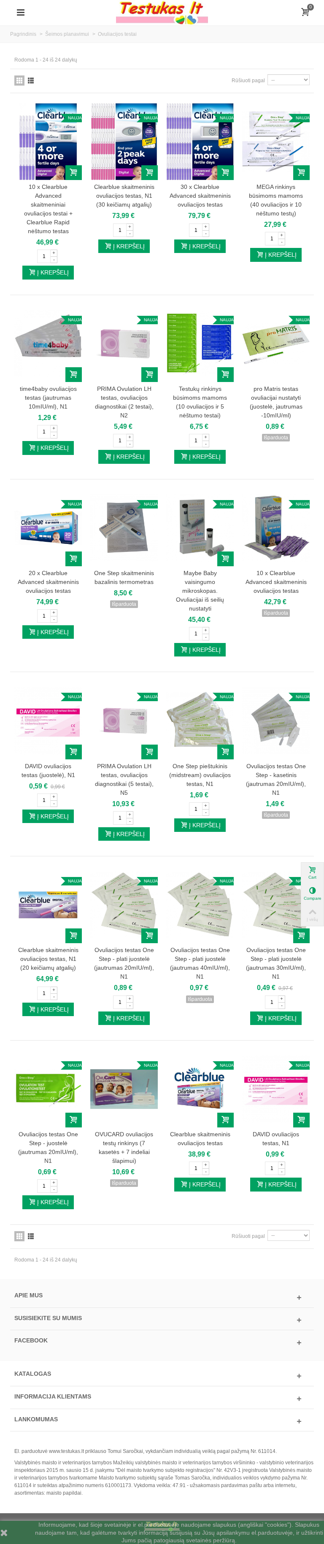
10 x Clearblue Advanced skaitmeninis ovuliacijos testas (276, 582)
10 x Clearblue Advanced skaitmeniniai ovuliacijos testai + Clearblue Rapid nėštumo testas (48, 208)
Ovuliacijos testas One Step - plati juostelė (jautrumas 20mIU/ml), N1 (124, 963)
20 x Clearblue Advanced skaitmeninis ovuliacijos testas (48, 582)
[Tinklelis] (19, 80)
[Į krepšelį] (73, 172)
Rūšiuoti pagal (248, 80)
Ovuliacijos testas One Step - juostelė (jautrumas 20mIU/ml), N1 (48, 1147)
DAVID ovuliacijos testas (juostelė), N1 (48, 770)
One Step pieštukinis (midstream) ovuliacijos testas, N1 (200, 775)
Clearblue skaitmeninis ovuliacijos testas (200, 1138)
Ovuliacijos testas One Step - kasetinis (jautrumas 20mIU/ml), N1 (276, 779)
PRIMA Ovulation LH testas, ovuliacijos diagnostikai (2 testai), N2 (124, 402)
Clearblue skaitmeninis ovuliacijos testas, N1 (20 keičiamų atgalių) (48, 959)
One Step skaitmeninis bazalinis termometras (124, 577)
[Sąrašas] (31, 80)
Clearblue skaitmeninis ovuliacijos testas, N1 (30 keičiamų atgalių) (124, 195)
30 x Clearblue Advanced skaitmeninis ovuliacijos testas (200, 195)
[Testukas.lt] (162, 12)
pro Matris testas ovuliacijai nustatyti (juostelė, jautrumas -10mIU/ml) (276, 402)
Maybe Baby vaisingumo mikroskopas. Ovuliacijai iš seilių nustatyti (200, 591)
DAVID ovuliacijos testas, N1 (276, 1138)
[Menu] (21, 13)
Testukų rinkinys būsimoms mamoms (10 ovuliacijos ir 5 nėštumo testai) (200, 402)
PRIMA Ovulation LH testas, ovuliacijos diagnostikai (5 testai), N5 (124, 779)
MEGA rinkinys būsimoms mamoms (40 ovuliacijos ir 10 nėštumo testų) (276, 200)
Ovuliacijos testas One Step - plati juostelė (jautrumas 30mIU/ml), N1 (276, 963)
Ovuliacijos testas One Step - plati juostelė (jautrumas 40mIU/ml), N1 (200, 963)
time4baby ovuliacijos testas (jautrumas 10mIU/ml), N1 (48, 397)
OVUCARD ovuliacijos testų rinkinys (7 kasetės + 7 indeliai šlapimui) (124, 1147)
